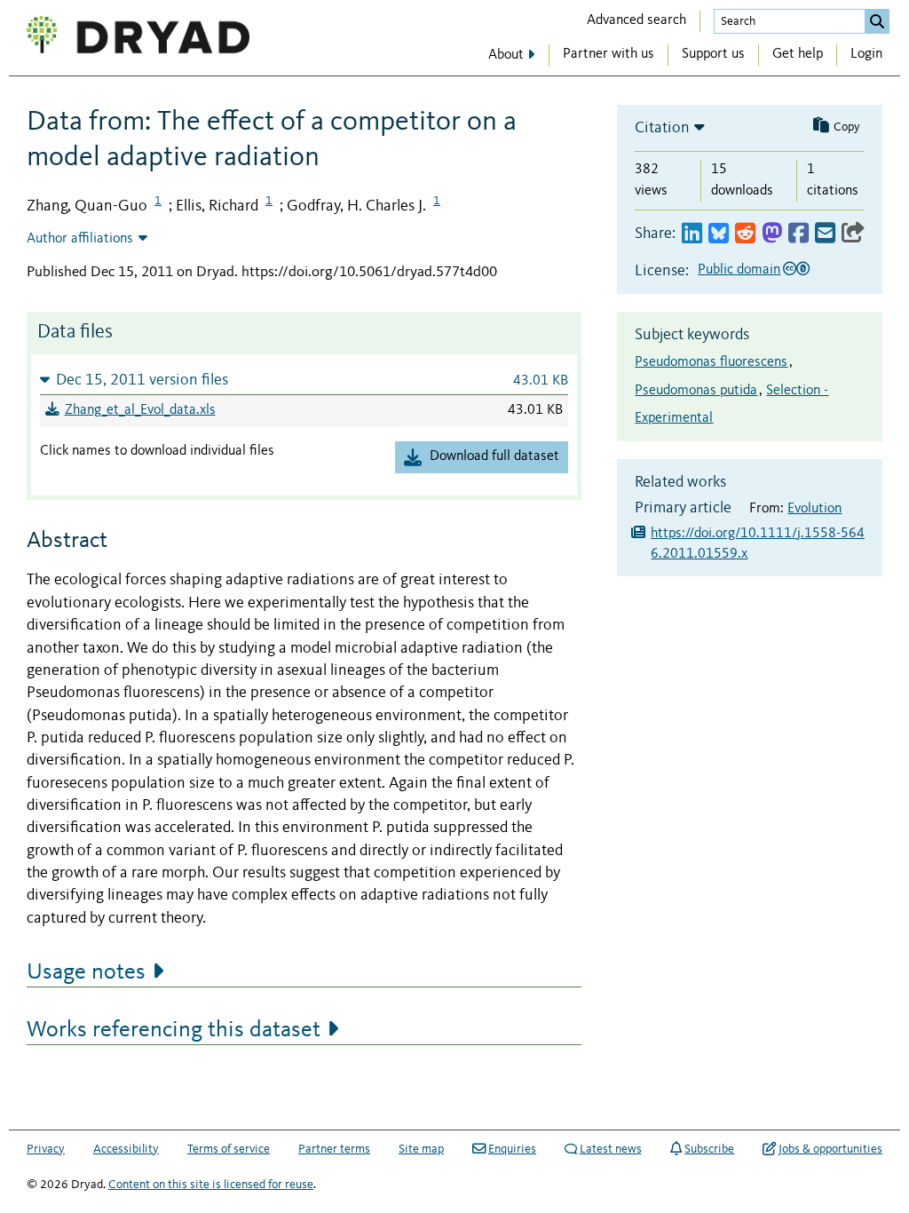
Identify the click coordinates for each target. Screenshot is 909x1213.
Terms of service (228, 1149)
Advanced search (636, 20)
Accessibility (126, 1149)
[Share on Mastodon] (772, 234)
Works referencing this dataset (173, 1030)
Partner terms (334, 1149)
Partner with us (608, 54)
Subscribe (709, 1149)
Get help (797, 54)
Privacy (46, 1149)
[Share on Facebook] (798, 234)
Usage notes (86, 972)
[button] (304, 379)
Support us (713, 54)
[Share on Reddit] (745, 234)
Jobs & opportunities (830, 1149)
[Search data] (877, 21)
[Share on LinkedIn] (692, 234)
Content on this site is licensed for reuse (210, 1184)
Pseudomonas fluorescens (711, 362)
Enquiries (512, 1149)
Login (866, 54)
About (506, 55)
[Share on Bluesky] (718, 234)
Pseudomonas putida (696, 391)
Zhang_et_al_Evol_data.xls (140, 410)
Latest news (611, 1149)
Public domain (739, 270)
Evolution (814, 509)
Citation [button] (662, 128)
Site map (421, 1149)
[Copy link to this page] (853, 234)
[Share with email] (825, 234)
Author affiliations (80, 239)
